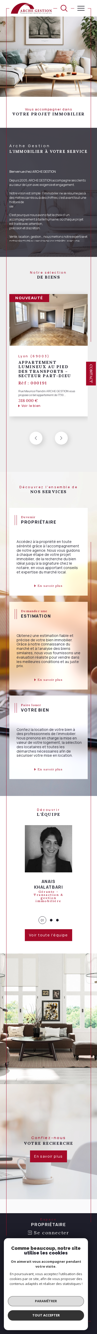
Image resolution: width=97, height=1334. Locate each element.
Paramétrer (46, 1301)
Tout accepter (46, 1315)
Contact (91, 373)
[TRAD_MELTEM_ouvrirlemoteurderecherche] (64, 8)
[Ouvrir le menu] (81, 8)
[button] (61, 438)
